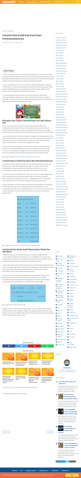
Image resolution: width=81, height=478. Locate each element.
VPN (70, 331)
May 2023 (58, 112)
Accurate (60, 256)
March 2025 (59, 60)
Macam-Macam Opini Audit (17, 305)
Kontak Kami (55, 470)
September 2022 (60, 132)
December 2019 (60, 217)
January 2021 (59, 184)
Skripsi (71, 310)
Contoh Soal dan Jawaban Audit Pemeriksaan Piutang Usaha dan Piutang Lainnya (8, 379)
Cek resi (60, 310)
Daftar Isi (14, 470)
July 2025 (58, 50)
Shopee (71, 296)
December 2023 (60, 94)
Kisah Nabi (61, 329)
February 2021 (60, 181)
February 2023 (60, 120)
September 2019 (60, 225)
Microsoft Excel (73, 266)
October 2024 (60, 68)
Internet (60, 323)
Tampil (11, 71)
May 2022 (58, 143)
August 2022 (59, 135)
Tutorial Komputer (44, 1)
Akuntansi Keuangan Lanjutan (59, 280)
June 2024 (59, 78)
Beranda (21, 1)
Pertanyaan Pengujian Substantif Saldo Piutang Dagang (47, 362)
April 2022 (58, 145)
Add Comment (19, 42)
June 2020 (59, 202)
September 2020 (60, 194)
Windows (72, 337)
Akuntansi (60, 271)
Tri (70, 325)
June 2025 (59, 53)
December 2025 (60, 42)
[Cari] (78, 2)
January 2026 (60, 40)
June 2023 (59, 109)
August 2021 (59, 166)
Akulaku (60, 268)
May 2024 (58, 81)
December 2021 (60, 156)
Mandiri (71, 260)
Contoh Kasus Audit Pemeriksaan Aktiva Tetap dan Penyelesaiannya (34, 380)
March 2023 (59, 117)
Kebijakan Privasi (43, 470)
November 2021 (60, 158)
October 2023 (60, 99)
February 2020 (60, 212)
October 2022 (60, 130)
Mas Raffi (8, 2)
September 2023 (60, 102)
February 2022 (60, 150)
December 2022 (60, 125)
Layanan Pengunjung (68, 5)
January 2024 (60, 91)
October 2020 (60, 191)
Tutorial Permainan (24, 5)
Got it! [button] (72, 475)
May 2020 (58, 204)
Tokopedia (72, 323)
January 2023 (60, 122)
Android (60, 305)
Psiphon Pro (72, 288)
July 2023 (58, 107)
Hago (59, 316)
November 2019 (60, 220)
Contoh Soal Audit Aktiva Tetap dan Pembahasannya (24, 245)
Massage (72, 263)
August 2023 (59, 104)
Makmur (60, 342)
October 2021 (60, 161)
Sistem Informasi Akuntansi (70, 305)
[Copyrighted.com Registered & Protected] (61, 462)
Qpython (72, 290)
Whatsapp (72, 334)
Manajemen (61, 345)
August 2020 (59, 197)
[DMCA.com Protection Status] (71, 462)
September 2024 (60, 71)
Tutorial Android (32, 1)
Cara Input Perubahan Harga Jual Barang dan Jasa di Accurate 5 (71, 445)
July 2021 (58, 168)
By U (59, 307)
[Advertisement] (40, 17)
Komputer (61, 332)
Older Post (50, 432)
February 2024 (60, 89)
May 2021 (58, 174)
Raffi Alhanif (68, 368)
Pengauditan (73, 279)
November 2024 (60, 66)
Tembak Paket (73, 315)
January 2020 (60, 215)
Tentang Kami (65, 470)
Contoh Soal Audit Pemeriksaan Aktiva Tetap (21, 378)
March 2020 (59, 209)
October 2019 (60, 222)
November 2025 (60, 45)
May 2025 (58, 55)
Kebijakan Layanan (31, 470)
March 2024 (59, 86)
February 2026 (60, 37)
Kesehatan (61, 326)
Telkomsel (72, 312)
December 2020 (60, 186)
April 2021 (58, 176)
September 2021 (60, 163)
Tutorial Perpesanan (39, 5)
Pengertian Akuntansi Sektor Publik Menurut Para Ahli (24, 157)
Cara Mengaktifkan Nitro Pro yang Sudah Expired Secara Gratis (70, 411)
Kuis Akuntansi (62, 339)
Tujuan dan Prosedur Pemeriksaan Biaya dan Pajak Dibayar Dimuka (47, 380)
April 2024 (59, 84)
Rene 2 (71, 293)
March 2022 (59, 148)
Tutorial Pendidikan (54, 5)
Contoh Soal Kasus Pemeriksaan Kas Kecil (8, 362)
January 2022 (60, 153)
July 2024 (58, 76)
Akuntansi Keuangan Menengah (59, 286)
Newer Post (6, 432)
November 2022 (60, 127)
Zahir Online (72, 347)
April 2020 (59, 207)
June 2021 (59, 171)
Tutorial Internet (58, 1)
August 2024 (59, 73)
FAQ (21, 470)
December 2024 (60, 63)
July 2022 (58, 138)
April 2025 (59, 58)
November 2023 (60, 96)
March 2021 (59, 179)
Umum (71, 328)
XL (70, 340)
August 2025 (59, 48)
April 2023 (59, 114)
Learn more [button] (51, 475)
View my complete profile (67, 371)
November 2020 (60, 189)
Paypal (71, 273)
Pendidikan (72, 276)
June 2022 (59, 140)
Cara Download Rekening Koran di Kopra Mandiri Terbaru (71, 396)
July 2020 (58, 199)
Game (59, 313)
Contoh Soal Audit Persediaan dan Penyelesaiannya (33, 362)
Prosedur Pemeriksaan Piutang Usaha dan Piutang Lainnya (21, 364)
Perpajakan (72, 282)
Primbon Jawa (73, 285)
